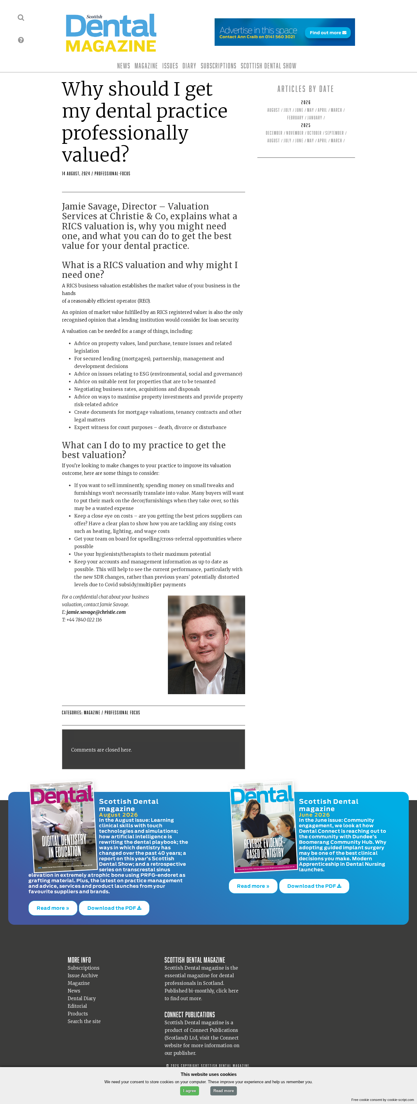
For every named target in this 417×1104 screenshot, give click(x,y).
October (314, 133)
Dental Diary (82, 995)
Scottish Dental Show (269, 65)
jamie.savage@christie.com (96, 612)
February (295, 117)
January (314, 117)
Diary (190, 65)
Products (78, 1010)
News (123, 65)
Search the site (84, 1018)
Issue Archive (83, 972)
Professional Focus (122, 712)
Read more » (53, 906)
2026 (306, 102)
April (322, 110)
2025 (306, 125)
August (273, 110)
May (310, 110)
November (295, 133)
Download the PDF (112, 906)
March (336, 110)
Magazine (146, 65)
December (274, 133)
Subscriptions (219, 65)
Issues (170, 65)
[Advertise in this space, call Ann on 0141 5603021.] (285, 42)
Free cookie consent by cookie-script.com (382, 1100)
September (334, 133)
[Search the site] (21, 17)
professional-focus (113, 173)
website (173, 1042)
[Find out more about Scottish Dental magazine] (21, 40)
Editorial (77, 1003)
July (288, 110)
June (299, 110)
